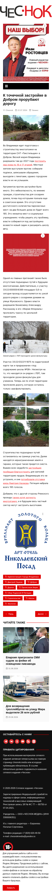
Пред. (11, 614)
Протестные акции (30, 587)
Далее (41, 614)
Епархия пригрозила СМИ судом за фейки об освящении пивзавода (23, 660)
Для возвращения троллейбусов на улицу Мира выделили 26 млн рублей (25, 709)
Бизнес (35, 110)
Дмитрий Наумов (15, 582)
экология (12, 604)
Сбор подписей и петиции (19, 593)
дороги (11, 587)
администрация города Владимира (23, 577)
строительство (14, 598)
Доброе (33, 582)
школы (31, 598)
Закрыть (11, 888)
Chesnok (9, 110)
